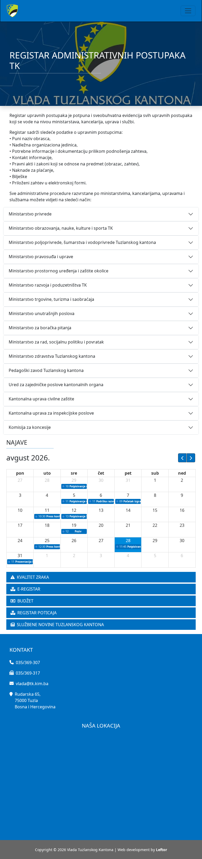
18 (47, 525)
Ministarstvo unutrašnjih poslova (41, 313)
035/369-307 (28, 662)
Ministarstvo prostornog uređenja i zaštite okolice (58, 271)
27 (20, 480)
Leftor (161, 849)
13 (101, 510)
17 (20, 525)
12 (74, 510)
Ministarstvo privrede (30, 214)
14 (128, 510)
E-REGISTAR (28, 589)
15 (155, 510)
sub (155, 473)
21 (128, 525)
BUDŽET (25, 601)
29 (74, 480)
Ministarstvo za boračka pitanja (40, 328)
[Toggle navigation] (188, 11)
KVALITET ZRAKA (33, 577)
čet (101, 473)
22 (155, 525)
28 (47, 480)
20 (101, 525)
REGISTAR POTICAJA (37, 613)
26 (74, 540)
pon (20, 473)
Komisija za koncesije (30, 427)
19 (74, 525)
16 (182, 510)
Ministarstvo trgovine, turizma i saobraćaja (51, 299)
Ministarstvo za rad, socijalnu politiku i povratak (56, 342)
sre (74, 473)
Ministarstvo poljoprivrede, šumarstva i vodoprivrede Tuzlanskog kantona (82, 242)
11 (47, 510)
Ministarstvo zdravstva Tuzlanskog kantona (52, 356)
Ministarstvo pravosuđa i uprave (41, 256)
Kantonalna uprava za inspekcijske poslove (51, 413)
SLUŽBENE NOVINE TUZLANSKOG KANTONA (60, 624)
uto (47, 473)
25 (47, 540)
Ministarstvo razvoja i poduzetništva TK (48, 285)
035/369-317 (28, 673)
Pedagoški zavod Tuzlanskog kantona (46, 370)
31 (128, 480)
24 (20, 540)
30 (101, 480)
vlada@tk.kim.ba (32, 683)
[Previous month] (182, 457)
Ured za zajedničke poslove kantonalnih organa (56, 384)
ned (182, 473)
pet (128, 473)
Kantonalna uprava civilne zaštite (41, 399)
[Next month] (191, 457)
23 (182, 525)
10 (20, 510)
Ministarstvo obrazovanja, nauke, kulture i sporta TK (61, 228)
